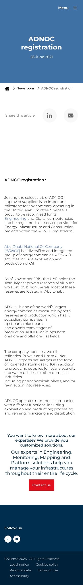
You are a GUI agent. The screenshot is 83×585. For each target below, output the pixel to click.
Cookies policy (47, 564)
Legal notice (19, 564)
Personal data (20, 570)
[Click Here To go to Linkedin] (8, 539)
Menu (64, 8)
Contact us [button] (41, 485)
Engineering (15, 218)
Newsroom (25, 88)
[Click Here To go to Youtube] (16, 539)
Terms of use (48, 570)
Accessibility (19, 576)
